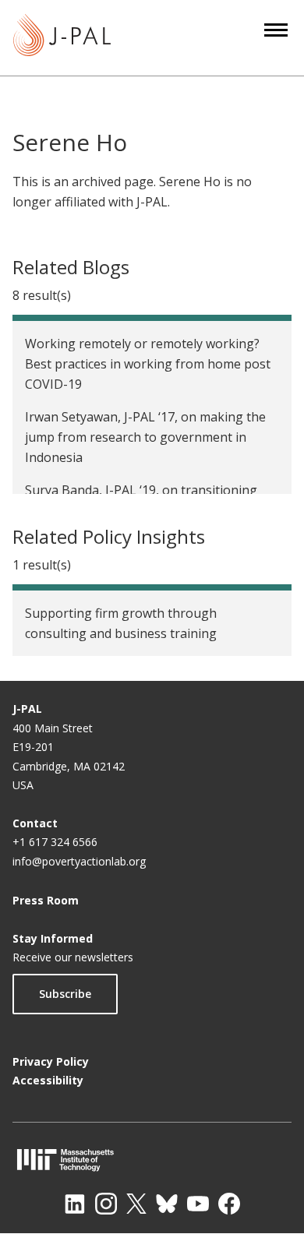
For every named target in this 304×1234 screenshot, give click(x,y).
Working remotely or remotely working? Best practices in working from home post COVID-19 (147, 364)
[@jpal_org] (106, 1204)
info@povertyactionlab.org (79, 861)
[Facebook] (229, 1204)
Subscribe (65, 993)
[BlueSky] (167, 1204)
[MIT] (152, 1159)
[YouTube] (198, 1204)
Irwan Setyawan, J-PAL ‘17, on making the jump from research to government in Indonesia (145, 437)
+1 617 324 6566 (54, 841)
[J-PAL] (61, 38)
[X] (136, 1203)
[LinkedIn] (75, 1204)
